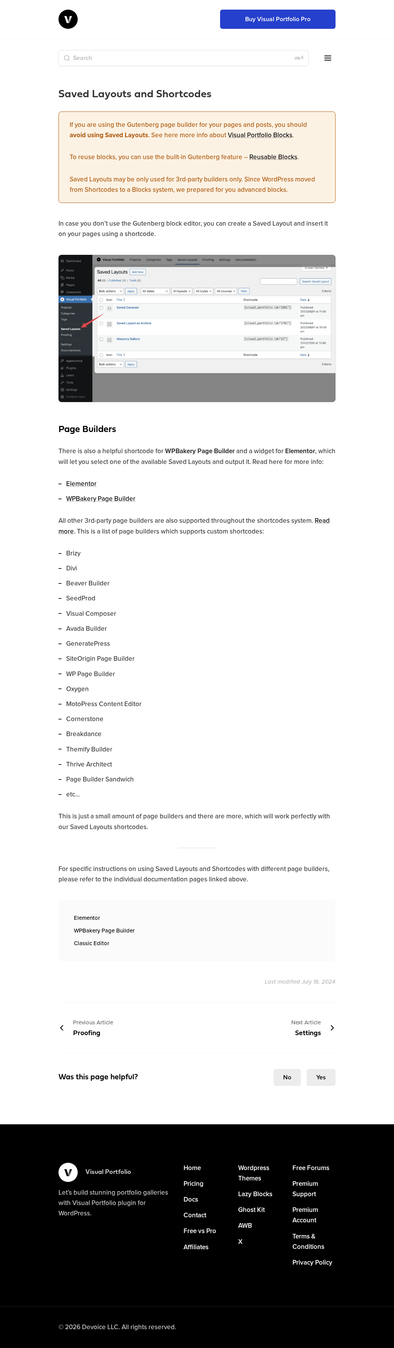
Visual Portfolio (108, 1172)
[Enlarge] (325, 265)
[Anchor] (50, 429)
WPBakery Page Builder (100, 499)
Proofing (93, 1027)
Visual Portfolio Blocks (260, 135)
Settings (306, 1027)
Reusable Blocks (273, 157)
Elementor (81, 484)
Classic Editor (91, 943)
